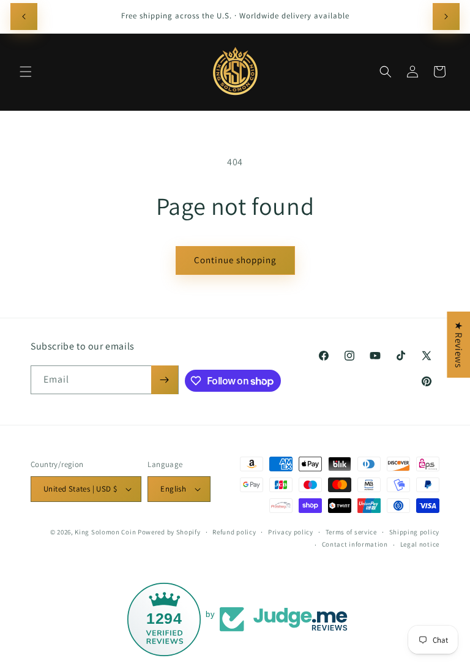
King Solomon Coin (105, 532)
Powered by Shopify (169, 532)
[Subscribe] (164, 379)
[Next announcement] (446, 16)
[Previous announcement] (23, 16)
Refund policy (234, 532)
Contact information (355, 544)
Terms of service (351, 532)
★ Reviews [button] (458, 344)
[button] (25, 71)
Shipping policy (414, 532)
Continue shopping (235, 260)
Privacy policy (290, 532)
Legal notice (419, 544)
